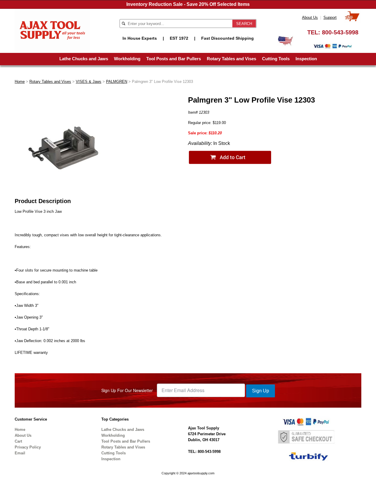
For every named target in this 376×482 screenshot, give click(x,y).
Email (20, 453)
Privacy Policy (28, 447)
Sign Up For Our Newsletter (127, 390)
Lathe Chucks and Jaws (83, 58)
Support (330, 17)
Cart (18, 441)
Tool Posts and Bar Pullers (173, 58)
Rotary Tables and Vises (231, 58)
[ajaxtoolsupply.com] (52, 29)
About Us (310, 17)
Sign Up (260, 390)
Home (20, 81)
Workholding (127, 58)
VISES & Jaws (88, 81)
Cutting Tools (276, 58)
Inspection (306, 58)
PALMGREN (116, 81)
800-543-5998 (340, 32)
